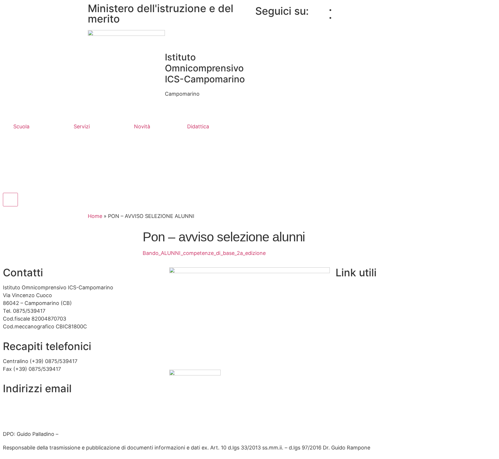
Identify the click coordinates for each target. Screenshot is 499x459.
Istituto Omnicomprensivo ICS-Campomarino (205, 68)
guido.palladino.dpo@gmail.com (99, 434)
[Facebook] (337, 10)
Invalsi (343, 337)
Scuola (21, 126)
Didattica (198, 126)
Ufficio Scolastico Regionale (370, 313)
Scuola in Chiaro (355, 325)
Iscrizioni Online (355, 300)
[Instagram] (337, 17)
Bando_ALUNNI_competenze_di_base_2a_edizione (204, 253)
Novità (142, 126)
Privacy (344, 350)
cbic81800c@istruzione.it (34, 403)
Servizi (82, 126)
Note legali (349, 375)
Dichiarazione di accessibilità (370, 363)
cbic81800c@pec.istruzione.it (39, 416)
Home (95, 216)
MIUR (342, 287)
